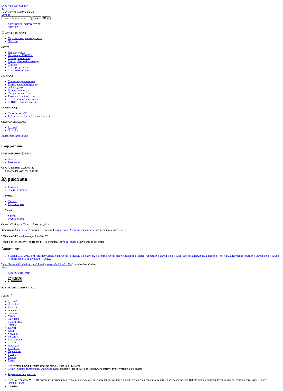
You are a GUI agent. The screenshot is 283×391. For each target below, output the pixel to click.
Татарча (12, 307)
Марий (12, 316)
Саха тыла (13, 318)
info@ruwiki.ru (16, 382)
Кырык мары (15, 321)
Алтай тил (13, 348)
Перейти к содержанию (14, 5)
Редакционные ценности (22, 374)
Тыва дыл (13, 345)
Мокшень (13, 336)
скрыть (27, 153)
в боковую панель (11, 153)
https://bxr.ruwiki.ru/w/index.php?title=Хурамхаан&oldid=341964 (37, 264)
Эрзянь (12, 324)
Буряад (12, 354)
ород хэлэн (22, 230)
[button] (18, 12)
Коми (11, 330)
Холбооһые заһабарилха (14, 135)
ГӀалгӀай (12, 342)
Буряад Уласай (61, 230)
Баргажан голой (67, 241)
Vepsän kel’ (14, 333)
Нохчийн (13, 304)
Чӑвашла (13, 313)
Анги (4, 267)
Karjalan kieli (15, 339)
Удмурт (12, 327)
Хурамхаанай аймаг (19, 272)
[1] (46, 235)
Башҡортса (14, 310)
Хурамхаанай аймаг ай (82, 230)
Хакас (11, 360)
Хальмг (12, 357)
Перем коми (14, 351)
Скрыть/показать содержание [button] (17, 167)
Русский (12, 301)
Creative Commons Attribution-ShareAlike (30, 368)
